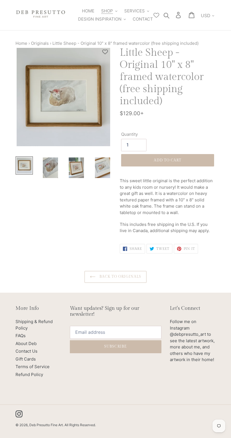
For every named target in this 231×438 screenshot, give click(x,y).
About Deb (26, 343)
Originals (40, 43)
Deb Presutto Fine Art (46, 425)
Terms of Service (32, 366)
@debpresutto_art (188, 334)
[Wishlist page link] (156, 15)
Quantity (129, 134)
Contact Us (26, 351)
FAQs (20, 335)
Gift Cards (25, 359)
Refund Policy (29, 374)
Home (21, 43)
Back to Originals (119, 276)
